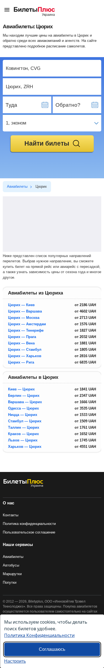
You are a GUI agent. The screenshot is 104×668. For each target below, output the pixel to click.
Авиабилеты (13, 557)
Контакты (10, 515)
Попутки (9, 582)
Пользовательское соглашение (29, 532)
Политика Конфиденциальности (39, 635)
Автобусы (11, 565)
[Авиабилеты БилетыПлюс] (23, 486)
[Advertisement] (52, 224)
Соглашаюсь (52, 649)
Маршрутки (12, 574)
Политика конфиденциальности (29, 524)
